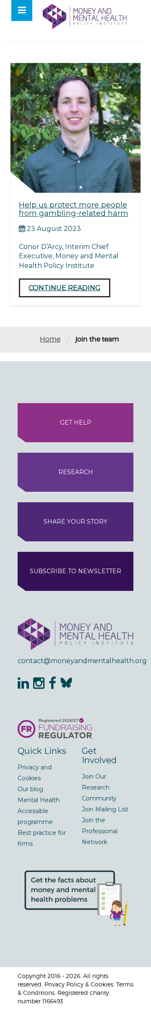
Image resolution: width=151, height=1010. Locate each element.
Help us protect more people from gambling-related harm (73, 209)
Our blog (30, 789)
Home (50, 339)
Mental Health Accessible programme (39, 811)
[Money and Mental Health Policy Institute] (85, 16)
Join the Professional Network (99, 831)
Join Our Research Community (99, 787)
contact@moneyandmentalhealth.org (75, 661)
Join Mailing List (105, 809)
